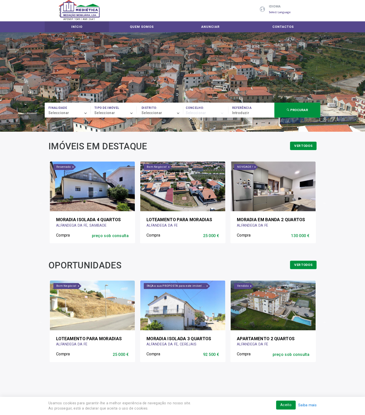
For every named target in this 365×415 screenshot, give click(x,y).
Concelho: (195, 107)
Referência (242, 107)
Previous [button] (40, 202)
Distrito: (149, 107)
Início (76, 27)
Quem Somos (142, 27)
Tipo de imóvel (106, 107)
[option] (92, 202)
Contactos (283, 27)
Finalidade (57, 107)
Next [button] (324, 202)
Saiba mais (307, 405)
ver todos (303, 146)
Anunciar (210, 27)
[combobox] (69, 113)
